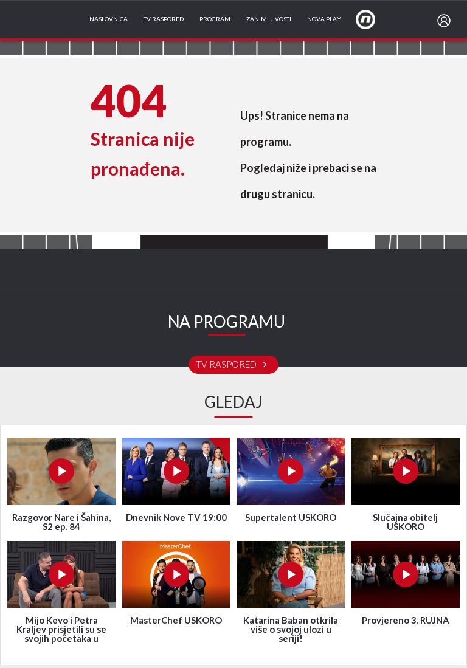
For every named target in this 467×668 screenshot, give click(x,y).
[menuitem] (446, 20)
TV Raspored (164, 19)
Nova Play (324, 19)
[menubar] (446, 21)
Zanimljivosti (268, 19)
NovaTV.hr (373, 19)
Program (214, 19)
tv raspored (227, 364)
